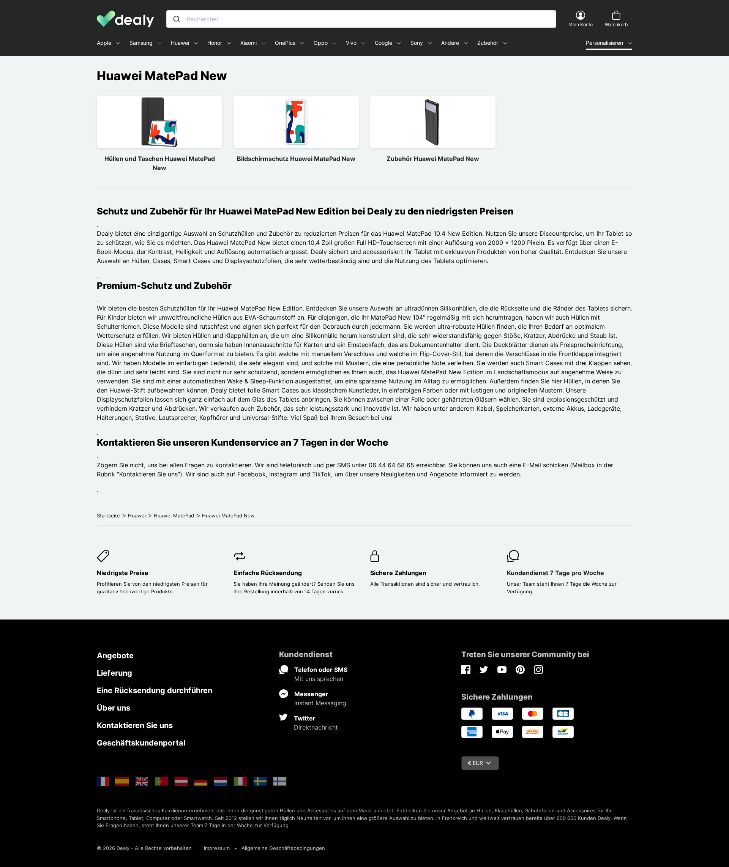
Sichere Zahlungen (398, 573)
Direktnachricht (316, 727)
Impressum (217, 848)
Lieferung (114, 673)
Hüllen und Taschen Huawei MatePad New (159, 163)
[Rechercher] (176, 19)
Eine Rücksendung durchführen (154, 690)
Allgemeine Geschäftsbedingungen (283, 848)
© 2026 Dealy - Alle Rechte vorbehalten (144, 848)
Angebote (115, 655)
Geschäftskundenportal (141, 742)
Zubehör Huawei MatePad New (433, 158)
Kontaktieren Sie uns (135, 725)
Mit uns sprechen (318, 679)
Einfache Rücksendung (268, 573)
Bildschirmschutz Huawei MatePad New (296, 158)
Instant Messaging (320, 703)
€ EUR (475, 763)
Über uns (113, 708)
